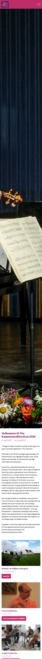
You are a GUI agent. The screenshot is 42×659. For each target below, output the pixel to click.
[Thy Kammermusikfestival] (5, 4)
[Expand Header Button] (39, 4)
